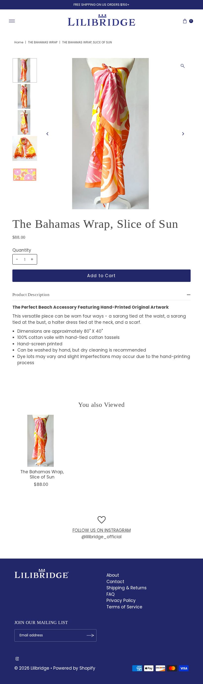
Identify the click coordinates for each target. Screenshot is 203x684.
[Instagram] (17, 659)
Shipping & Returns (126, 588)
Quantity (21, 250)
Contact (115, 582)
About (112, 575)
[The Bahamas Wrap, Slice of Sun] (42, 441)
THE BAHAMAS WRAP (42, 42)
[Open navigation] (12, 21)
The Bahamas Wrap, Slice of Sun (42, 474)
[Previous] (47, 133)
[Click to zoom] (182, 65)
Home (18, 42)
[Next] (182, 133)
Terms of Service (124, 607)
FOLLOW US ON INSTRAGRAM (102, 530)
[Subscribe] (90, 635)
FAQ (110, 594)
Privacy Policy (121, 600)
